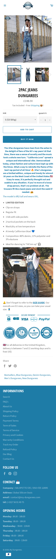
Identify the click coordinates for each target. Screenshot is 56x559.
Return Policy (9, 415)
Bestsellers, (10, 374)
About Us (7, 406)
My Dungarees (16, 550)
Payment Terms (11, 420)
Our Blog (7, 454)
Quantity (43, 113)
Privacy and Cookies (13, 435)
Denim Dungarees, (42, 374)
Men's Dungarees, (13, 378)
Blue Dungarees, (24, 374)
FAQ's (5, 401)
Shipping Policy (10, 411)
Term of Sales (9, 425)
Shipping (35, 105)
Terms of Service (11, 430)
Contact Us (8, 458)
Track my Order (10, 444)
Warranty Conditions (13, 439)
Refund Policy (10, 449)
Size (4, 113)
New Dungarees (30, 378)
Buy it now (27, 139)
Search (6, 396)
